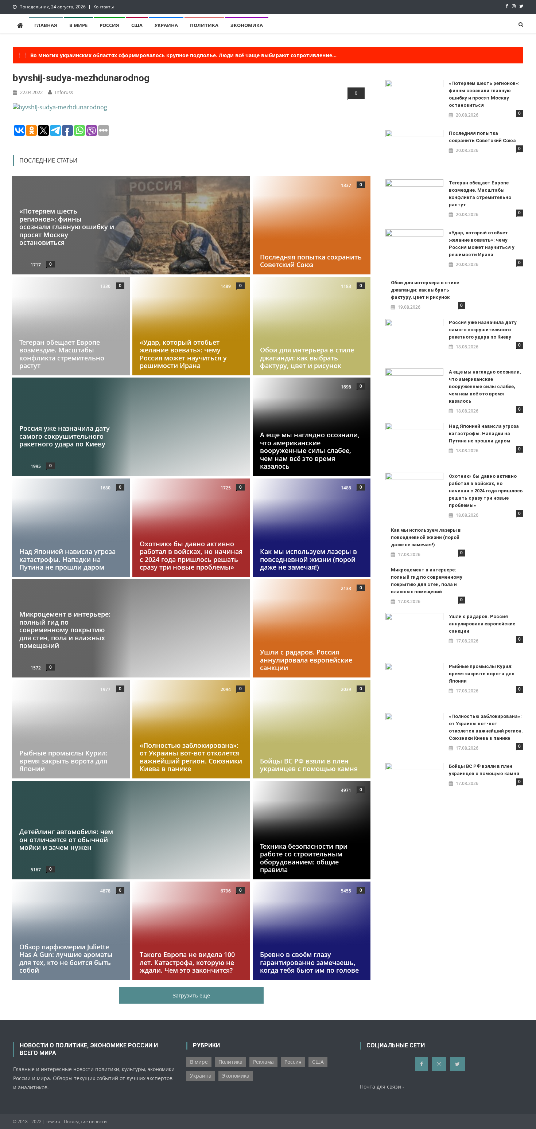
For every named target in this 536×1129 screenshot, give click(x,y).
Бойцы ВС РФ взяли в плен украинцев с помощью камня (309, 765)
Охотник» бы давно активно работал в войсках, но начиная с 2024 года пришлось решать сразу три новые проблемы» (191, 555)
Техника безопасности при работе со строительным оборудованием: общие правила (303, 857)
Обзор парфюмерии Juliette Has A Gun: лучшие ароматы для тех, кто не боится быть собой (66, 958)
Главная (45, 25)
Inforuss (64, 92)
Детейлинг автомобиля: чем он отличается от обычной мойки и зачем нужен (66, 839)
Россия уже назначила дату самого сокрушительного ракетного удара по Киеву (64, 436)
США (137, 25)
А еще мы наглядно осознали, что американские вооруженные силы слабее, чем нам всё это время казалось (310, 450)
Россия (109, 25)
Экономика (246, 25)
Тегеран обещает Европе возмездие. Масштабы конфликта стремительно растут (61, 353)
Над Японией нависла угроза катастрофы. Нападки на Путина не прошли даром (67, 559)
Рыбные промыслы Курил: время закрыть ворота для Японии (63, 761)
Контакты (103, 7)
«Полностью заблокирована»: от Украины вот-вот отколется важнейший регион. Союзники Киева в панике (191, 757)
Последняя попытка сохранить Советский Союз (311, 261)
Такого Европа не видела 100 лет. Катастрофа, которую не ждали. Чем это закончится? (187, 962)
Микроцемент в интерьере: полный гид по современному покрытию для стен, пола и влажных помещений (64, 630)
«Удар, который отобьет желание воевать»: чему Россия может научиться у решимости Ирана (183, 353)
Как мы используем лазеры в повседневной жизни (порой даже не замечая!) (308, 559)
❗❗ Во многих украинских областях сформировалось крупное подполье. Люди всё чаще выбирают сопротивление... (176, 55)
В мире (78, 25)
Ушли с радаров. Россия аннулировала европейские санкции (306, 660)
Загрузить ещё (191, 995)
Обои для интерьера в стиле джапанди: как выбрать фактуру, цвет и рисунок (307, 357)
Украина (166, 25)
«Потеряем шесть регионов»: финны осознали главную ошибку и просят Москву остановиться (66, 227)
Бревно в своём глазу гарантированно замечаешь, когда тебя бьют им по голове (309, 962)
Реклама (263, 1061)
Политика (204, 25)
